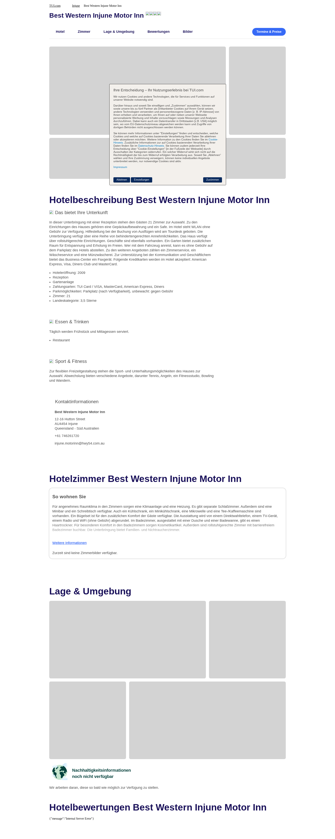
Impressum (120, 167)
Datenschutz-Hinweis (151, 145)
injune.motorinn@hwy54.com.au (79, 443)
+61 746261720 (67, 436)
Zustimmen (212, 179)
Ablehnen (122, 179)
